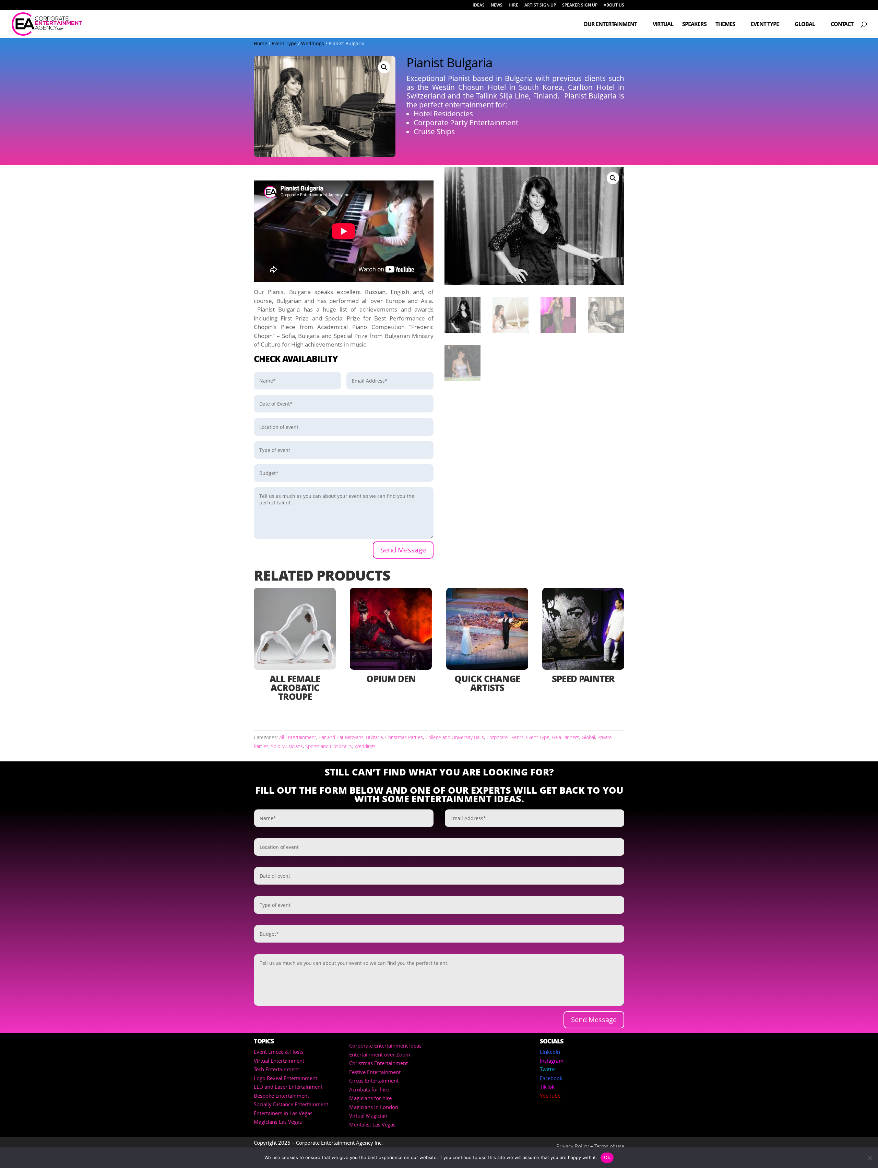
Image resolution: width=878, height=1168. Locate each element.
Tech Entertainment (276, 1069)
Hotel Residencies (443, 113)
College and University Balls (454, 737)
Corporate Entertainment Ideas (385, 1045)
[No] (869, 1157)
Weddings (312, 43)
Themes (725, 25)
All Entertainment (297, 737)
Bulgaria (374, 737)
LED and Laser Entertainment (288, 1086)
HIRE (513, 5)
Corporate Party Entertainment (466, 122)
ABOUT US (614, 5)
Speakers (694, 25)
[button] (384, 67)
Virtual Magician (368, 1115)
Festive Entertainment (375, 1071)
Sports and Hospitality (328, 746)
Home (260, 43)
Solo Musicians (287, 746)
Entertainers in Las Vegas (283, 1113)
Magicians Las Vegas (278, 1121)
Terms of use (609, 1146)
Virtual (663, 25)
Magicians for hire (370, 1098)
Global (805, 25)
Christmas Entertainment (378, 1063)
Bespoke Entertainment (281, 1095)
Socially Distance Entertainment (291, 1104)
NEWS (496, 5)
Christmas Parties (404, 737)
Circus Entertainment (374, 1080)
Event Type (765, 25)
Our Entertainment (610, 25)
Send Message (403, 549)
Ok (607, 1157)
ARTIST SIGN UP (540, 5)
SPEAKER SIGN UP (579, 5)
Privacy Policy (572, 1146)
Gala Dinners (565, 737)
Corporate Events (505, 737)
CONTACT (842, 25)
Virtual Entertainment (279, 1060)
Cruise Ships (434, 131)
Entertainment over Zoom (379, 1054)
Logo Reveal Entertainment (285, 1078)
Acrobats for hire (369, 1089)
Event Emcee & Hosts (279, 1051)
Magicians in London (373, 1106)
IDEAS (479, 5)
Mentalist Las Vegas (372, 1124)
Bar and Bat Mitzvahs (341, 737)
